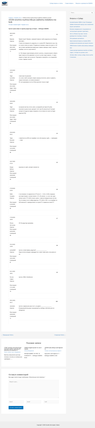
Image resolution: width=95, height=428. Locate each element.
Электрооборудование (29, 350)
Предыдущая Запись (7, 335)
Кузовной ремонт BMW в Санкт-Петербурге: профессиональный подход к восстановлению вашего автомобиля (81, 24)
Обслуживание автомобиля (77, 38)
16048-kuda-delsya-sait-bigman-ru (54, 348)
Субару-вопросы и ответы (56, 3)
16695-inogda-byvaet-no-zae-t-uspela (33, 348)
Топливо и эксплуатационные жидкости (53, 350)
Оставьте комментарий (14, 24)
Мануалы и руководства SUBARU (84, 3)
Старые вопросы (69, 3)
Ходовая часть (25, 24)
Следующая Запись (60, 335)
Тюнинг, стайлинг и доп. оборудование (12, 352)
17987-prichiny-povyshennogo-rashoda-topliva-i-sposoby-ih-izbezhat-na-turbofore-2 (13, 349)
